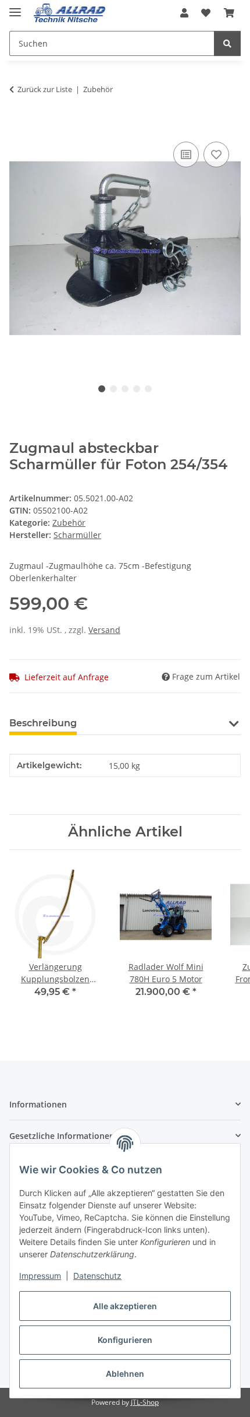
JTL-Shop (145, 1402)
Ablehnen (125, 1374)
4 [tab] (136, 388)
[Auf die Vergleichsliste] (186, 154)
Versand (104, 629)
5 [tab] (148, 388)
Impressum (40, 1276)
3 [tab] (125, 388)
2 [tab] (113, 388)
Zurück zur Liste (44, 89)
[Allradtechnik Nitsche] (69, 13)
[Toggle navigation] (15, 7)
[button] (184, 12)
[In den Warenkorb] (18, 125)
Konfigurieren (125, 1340)
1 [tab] (101, 388)
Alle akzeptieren (125, 1306)
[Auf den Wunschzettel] (216, 154)
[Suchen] (227, 43)
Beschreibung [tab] (43, 723)
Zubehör (68, 522)
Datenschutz (97, 1276)
